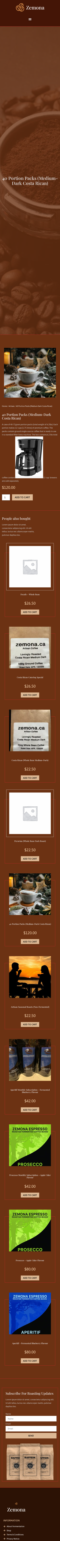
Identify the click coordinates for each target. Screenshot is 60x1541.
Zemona (35, 7)
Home (4, 406)
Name (8, 1414)
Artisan (11, 406)
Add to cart (22, 497)
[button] (30, 19)
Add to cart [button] (30, 612)
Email (8, 1424)
